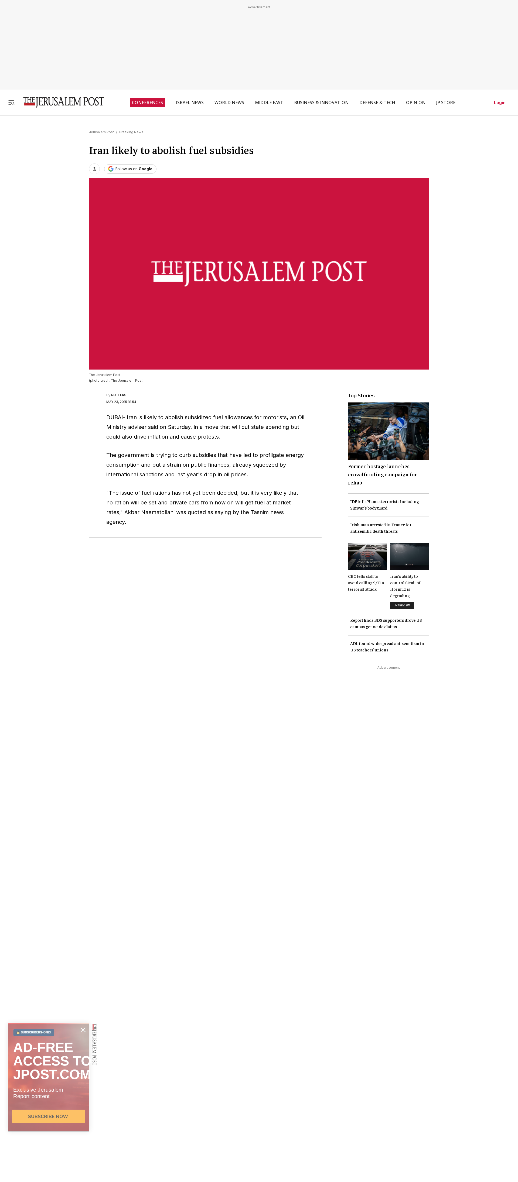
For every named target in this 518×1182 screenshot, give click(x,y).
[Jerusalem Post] (60, 102)
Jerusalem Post (101, 132)
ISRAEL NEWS (190, 102)
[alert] (48, 1120)
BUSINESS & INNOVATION (321, 102)
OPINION (415, 102)
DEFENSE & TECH (377, 102)
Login (500, 102)
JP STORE (445, 102)
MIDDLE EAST (269, 102)
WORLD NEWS (229, 102)
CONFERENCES (147, 102)
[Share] (94, 168)
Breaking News (131, 132)
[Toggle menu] (11, 102)
